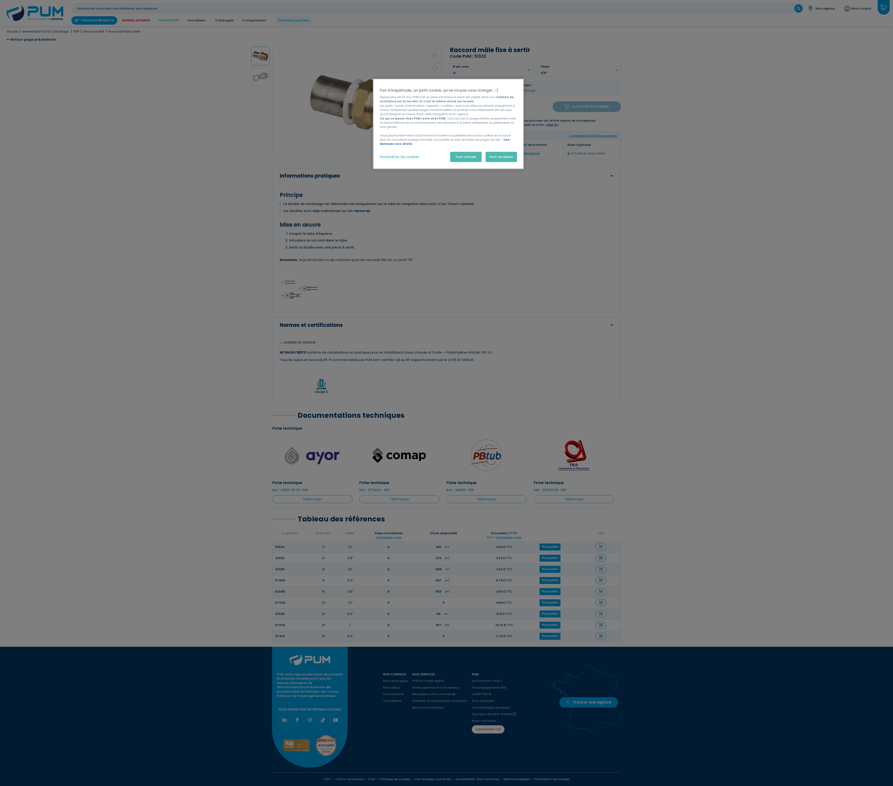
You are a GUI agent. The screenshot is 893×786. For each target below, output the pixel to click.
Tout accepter (501, 157)
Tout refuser (466, 157)
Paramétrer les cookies (399, 157)
